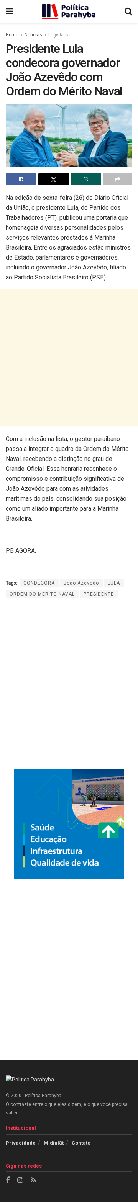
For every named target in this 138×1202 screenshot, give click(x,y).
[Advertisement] (69, 357)
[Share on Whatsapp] (86, 179)
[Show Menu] (9, 11)
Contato (81, 1143)
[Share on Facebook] (21, 179)
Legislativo (59, 35)
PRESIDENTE (99, 594)
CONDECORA (39, 583)
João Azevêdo (81, 583)
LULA (114, 583)
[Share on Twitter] (53, 179)
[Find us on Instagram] (20, 1180)
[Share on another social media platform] (117, 179)
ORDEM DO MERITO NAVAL (42, 594)
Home (12, 35)
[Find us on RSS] (33, 1180)
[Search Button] (128, 11)
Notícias (33, 35)
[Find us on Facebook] (8, 1180)
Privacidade (21, 1143)
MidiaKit (54, 1143)
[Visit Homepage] (69, 11)
